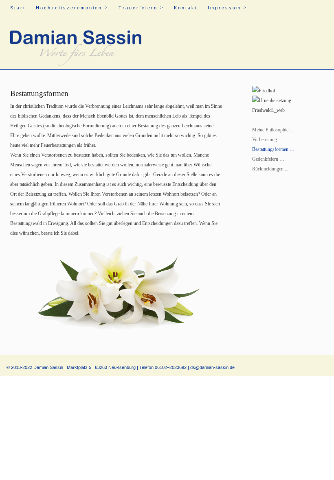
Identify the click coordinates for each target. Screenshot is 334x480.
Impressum (227, 7)
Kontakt (186, 7)
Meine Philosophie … (273, 130)
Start (18, 7)
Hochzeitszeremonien (72, 7)
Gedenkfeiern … (268, 159)
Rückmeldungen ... (270, 169)
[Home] (75, 42)
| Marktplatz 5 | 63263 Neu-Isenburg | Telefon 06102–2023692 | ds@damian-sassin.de (149, 367)
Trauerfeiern (141, 7)
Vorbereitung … (267, 139)
